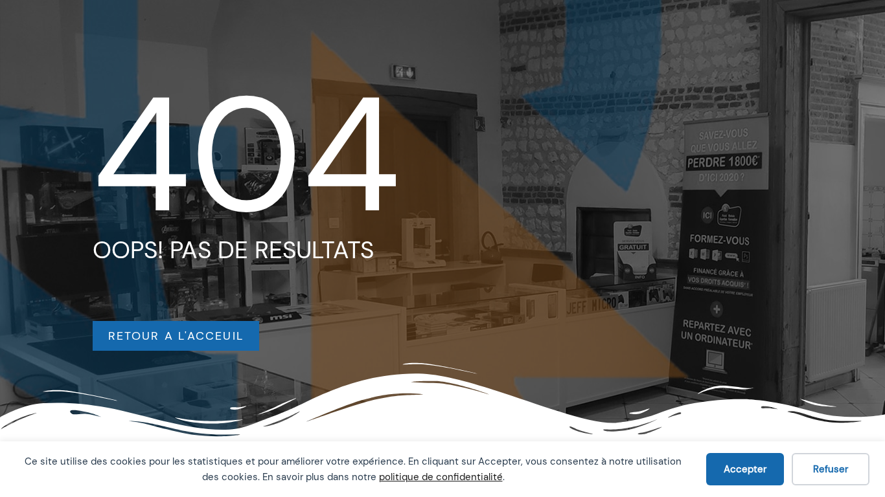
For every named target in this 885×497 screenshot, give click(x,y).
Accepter (745, 469)
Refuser (830, 469)
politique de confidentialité (441, 476)
